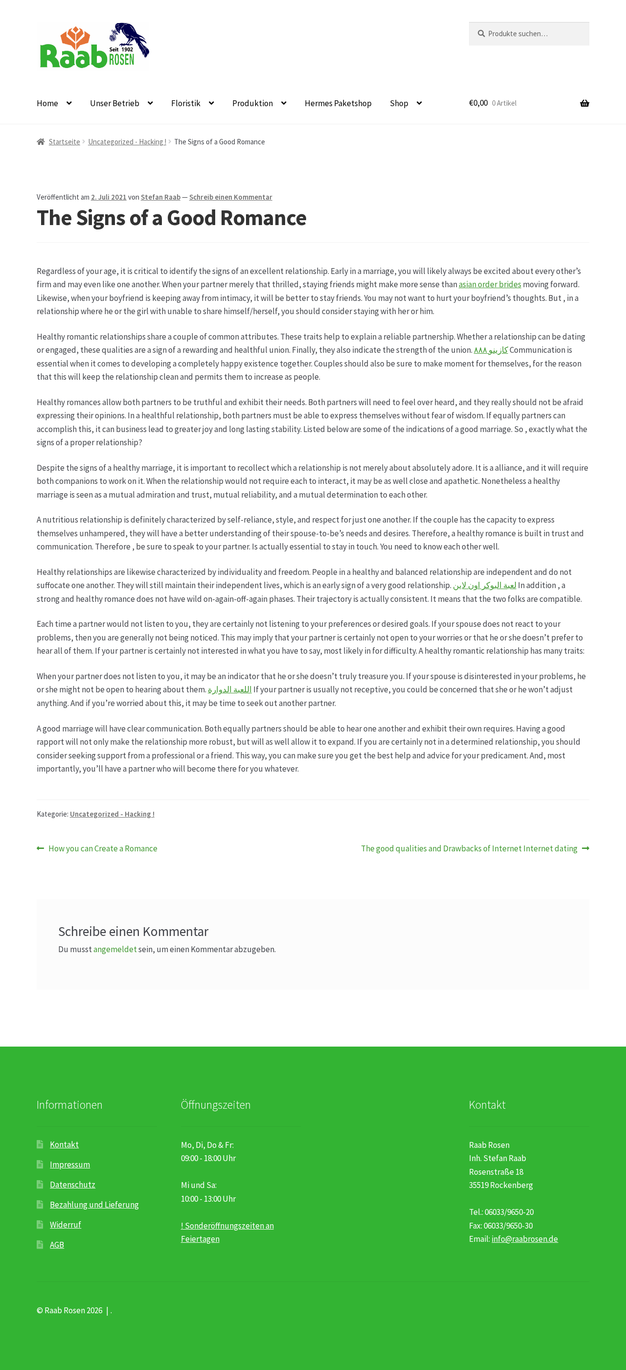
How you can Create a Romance (102, 849)
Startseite (64, 141)
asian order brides (490, 284)
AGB (57, 1244)
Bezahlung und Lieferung (94, 1204)
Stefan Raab (160, 197)
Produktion (252, 103)
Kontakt (64, 1144)
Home (47, 103)
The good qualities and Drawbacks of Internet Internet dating (469, 849)
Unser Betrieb (114, 103)
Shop (399, 103)
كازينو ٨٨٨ (491, 349)
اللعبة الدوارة (230, 689)
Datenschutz (72, 1184)
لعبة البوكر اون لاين (484, 585)
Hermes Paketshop (338, 103)
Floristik (186, 103)
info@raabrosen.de (525, 1238)
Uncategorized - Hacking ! (127, 141)
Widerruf (65, 1224)
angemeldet (115, 949)
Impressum (70, 1164)
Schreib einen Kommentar (230, 197)
